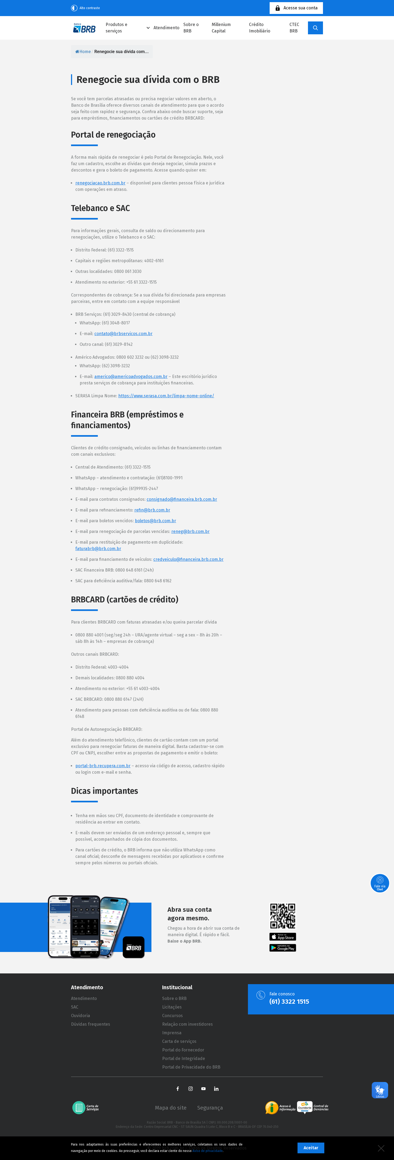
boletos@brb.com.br (155, 520)
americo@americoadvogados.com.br (131, 376)
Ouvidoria (80, 1015)
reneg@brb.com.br (190, 531)
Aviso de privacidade (207, 1151)
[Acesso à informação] (280, 1107)
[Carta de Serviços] (87, 1107)
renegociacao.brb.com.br (100, 183)
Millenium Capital (221, 28)
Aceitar (311, 1147)
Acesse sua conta (301, 7)
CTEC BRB (294, 28)
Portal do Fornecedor (183, 1049)
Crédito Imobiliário (259, 28)
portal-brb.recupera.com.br (103, 765)
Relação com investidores (187, 1024)
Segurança (210, 1108)
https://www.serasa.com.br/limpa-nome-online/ (166, 395)
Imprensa (171, 1032)
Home (85, 51)
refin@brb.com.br (152, 510)
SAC (74, 1007)
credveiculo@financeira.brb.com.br (188, 559)
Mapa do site (171, 1108)
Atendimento (166, 27)
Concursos (172, 1015)
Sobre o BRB (191, 28)
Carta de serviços (179, 1041)
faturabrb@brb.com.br (98, 548)
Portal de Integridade (183, 1058)
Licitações (172, 1007)
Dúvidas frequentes (90, 1024)
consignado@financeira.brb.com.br (182, 499)
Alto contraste (90, 8)
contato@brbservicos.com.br (123, 333)
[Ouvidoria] (312, 1107)
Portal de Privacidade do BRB (191, 1067)
